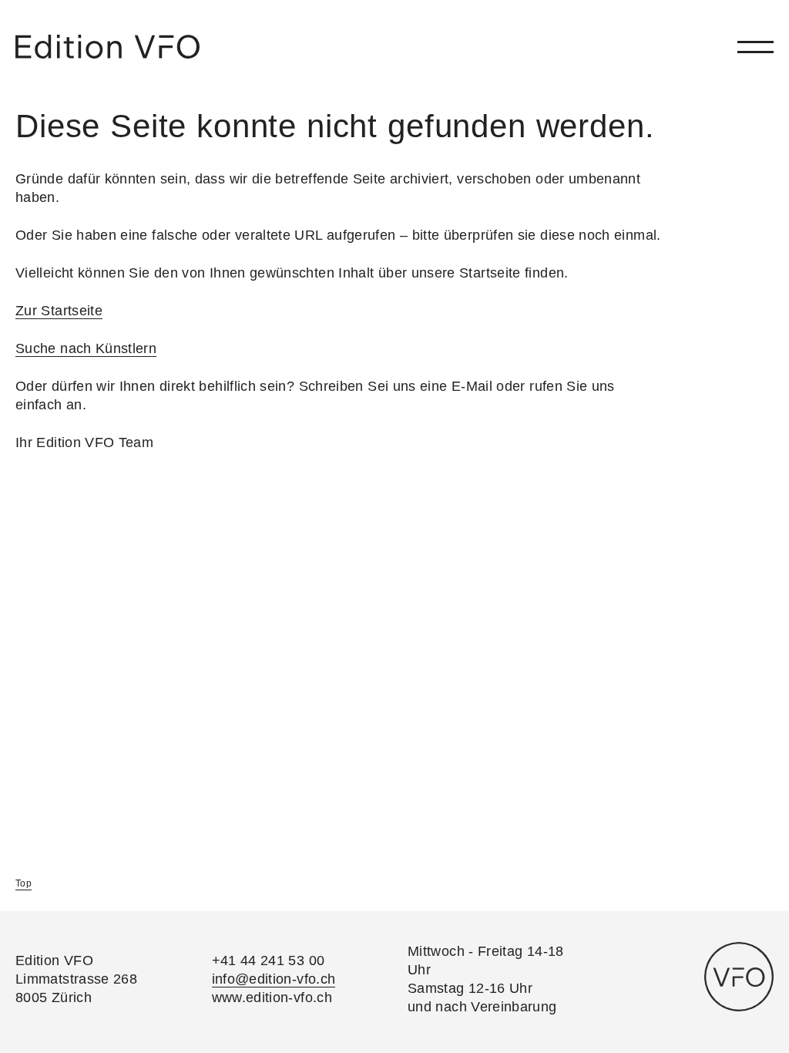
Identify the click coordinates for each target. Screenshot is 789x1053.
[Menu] (755, 46)
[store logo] (107, 47)
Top (23, 883)
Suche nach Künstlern (85, 348)
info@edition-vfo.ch (274, 979)
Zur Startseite (58, 310)
